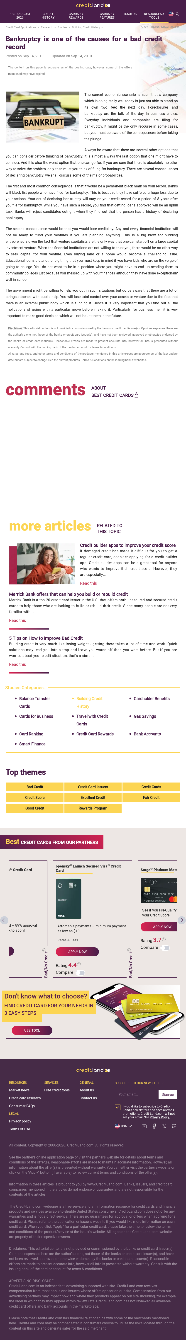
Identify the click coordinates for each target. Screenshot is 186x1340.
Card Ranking (31, 734)
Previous (4, 920)
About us (87, 1090)
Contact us (88, 1098)
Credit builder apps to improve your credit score (128, 545)
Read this (88, 583)
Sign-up (168, 1094)
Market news (19, 1090)
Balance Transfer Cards (34, 702)
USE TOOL (32, 1030)
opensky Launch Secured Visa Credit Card (88, 868)
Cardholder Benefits (152, 698)
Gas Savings (145, 716)
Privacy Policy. (160, 1117)
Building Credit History (89, 702)
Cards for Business (36, 716)
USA (124, 1126)
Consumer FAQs (22, 1106)
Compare (64, 972)
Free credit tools (57, 1090)
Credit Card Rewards (95, 734)
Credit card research (25, 1098)
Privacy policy (20, 1121)
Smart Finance (32, 743)
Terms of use (19, 1129)
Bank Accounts (147, 734)
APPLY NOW (77, 952)
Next (182, 920)
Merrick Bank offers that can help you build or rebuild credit (68, 594)
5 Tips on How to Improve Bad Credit (46, 638)
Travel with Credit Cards (92, 720)
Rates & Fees (67, 940)
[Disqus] (93, 456)
